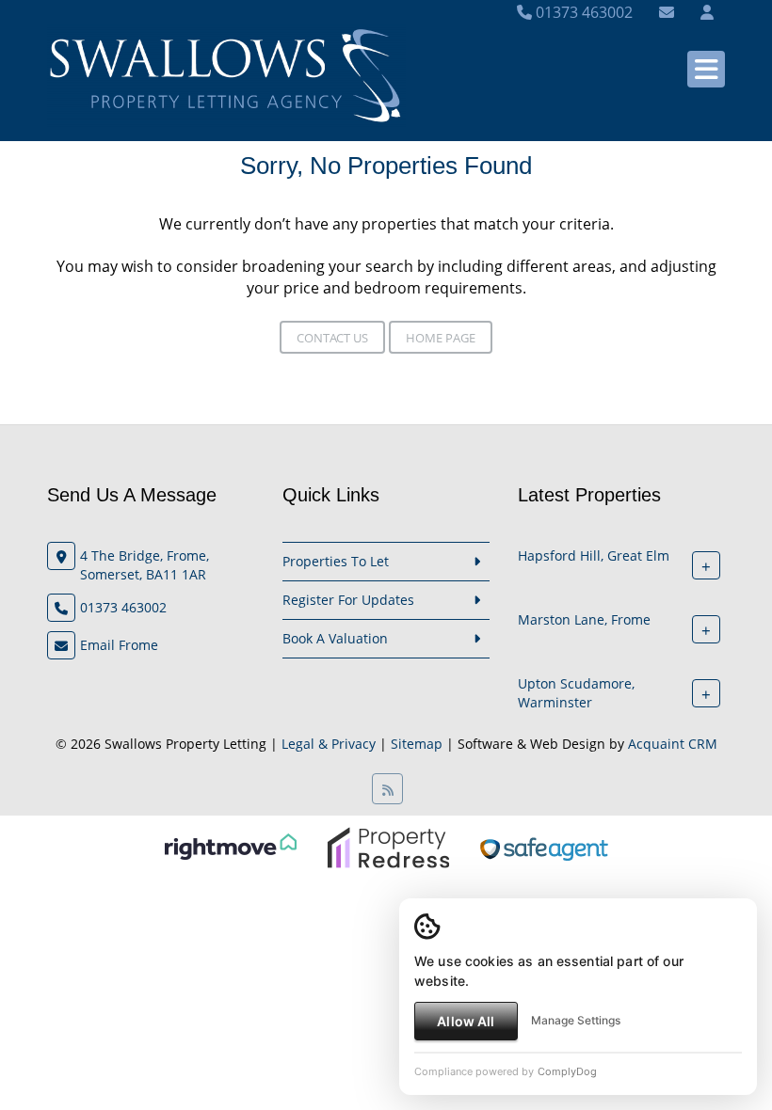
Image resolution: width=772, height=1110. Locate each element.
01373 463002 (582, 12)
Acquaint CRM (672, 744)
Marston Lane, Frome (584, 619)
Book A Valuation (335, 638)
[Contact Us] (707, 12)
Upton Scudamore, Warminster (576, 692)
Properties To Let (335, 561)
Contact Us (332, 337)
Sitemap (416, 744)
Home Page (440, 337)
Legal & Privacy (328, 744)
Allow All (465, 1021)
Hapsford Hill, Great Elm (593, 555)
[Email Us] (666, 12)
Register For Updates (348, 600)
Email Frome (119, 645)
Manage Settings (575, 1020)
